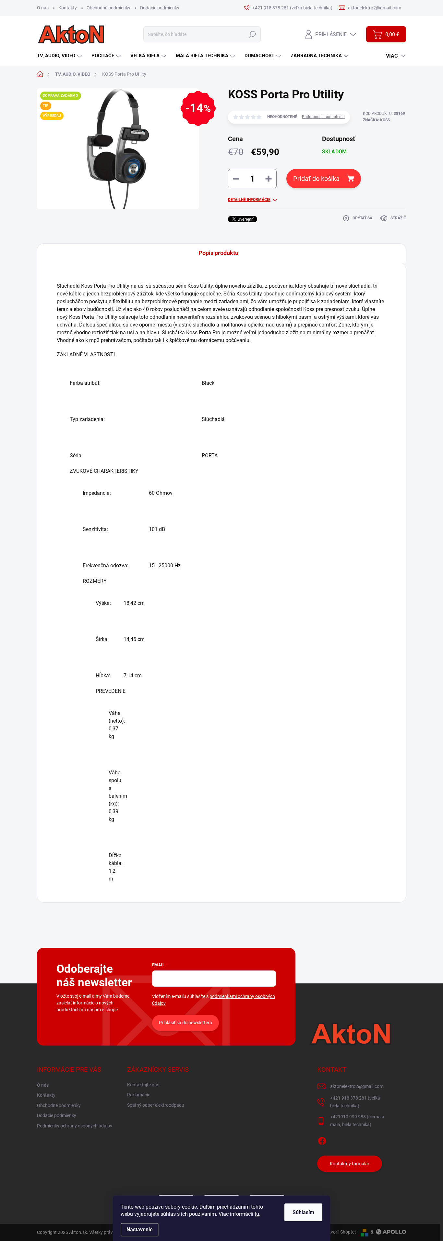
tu (257, 1214)
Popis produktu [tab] (218, 252)
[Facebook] (322, 1140)
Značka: (376, 120)
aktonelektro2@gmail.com (356, 1086)
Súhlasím (303, 1212)
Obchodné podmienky (108, 7)
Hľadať (252, 34)
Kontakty (67, 7)
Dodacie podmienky (159, 7)
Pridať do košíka (316, 179)
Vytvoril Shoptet (340, 1232)
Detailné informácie (249, 199)
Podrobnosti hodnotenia (323, 117)
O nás (43, 7)
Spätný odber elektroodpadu (155, 1105)
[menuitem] (60, 55)
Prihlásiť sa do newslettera (185, 1022)
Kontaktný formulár (349, 1163)
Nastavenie (139, 1229)
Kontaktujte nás (143, 1084)
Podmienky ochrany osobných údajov (74, 1125)
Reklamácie (138, 1094)
